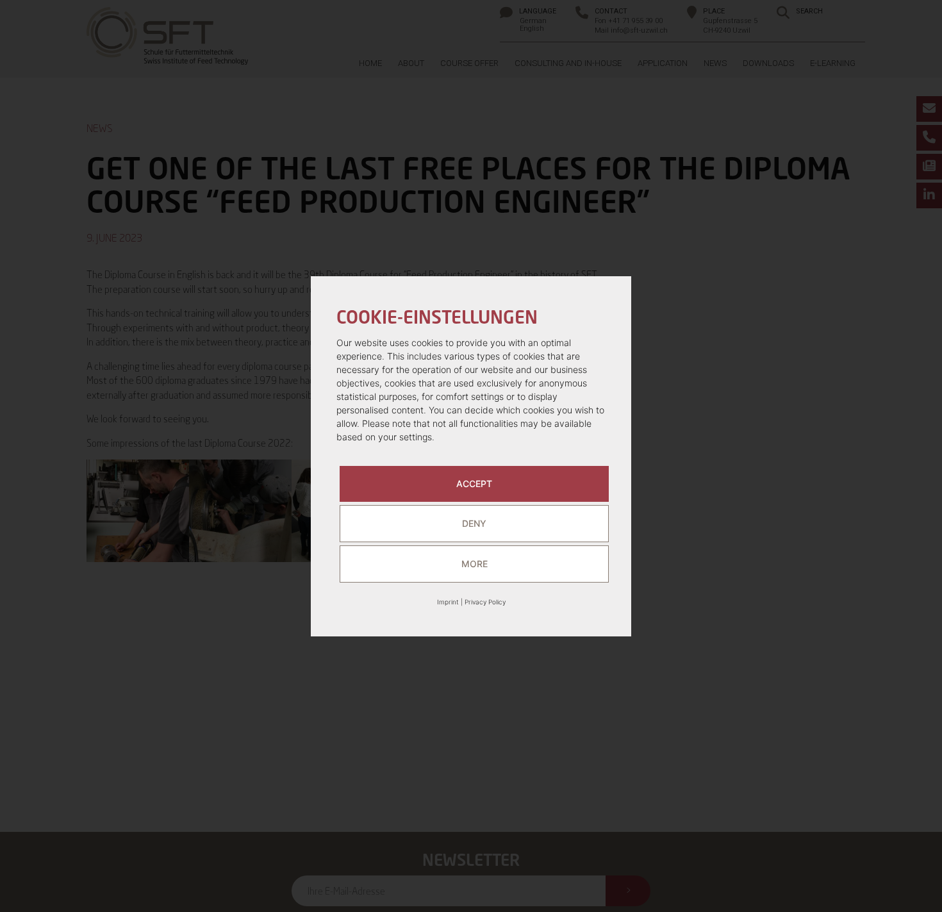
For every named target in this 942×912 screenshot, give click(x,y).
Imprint (448, 602)
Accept (474, 483)
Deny (474, 523)
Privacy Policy (485, 602)
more (474, 563)
